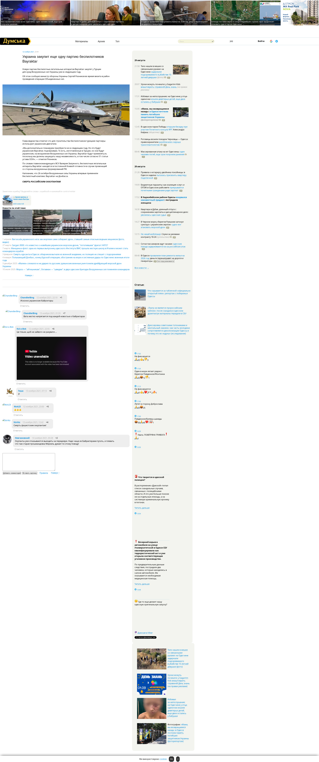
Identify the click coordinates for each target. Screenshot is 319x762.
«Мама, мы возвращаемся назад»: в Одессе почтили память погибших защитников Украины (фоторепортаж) (178, 733)
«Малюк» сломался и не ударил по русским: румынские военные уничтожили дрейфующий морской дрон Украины (61, 264)
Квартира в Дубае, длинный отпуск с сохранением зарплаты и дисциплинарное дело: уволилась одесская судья (97, 22)
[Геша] (10, 396)
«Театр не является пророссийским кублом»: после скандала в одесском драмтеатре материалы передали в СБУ (167, 310)
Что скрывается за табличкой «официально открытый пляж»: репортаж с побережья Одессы (169, 293)
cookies (163, 759)
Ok (171, 759)
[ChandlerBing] (9, 295)
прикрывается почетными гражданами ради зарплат (162, 189)
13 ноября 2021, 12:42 (33, 422)
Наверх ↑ (29, 275)
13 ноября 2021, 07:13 (36, 390)
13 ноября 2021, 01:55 (50, 313)
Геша (20, 390)
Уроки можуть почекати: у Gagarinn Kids (160, 84)
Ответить (24, 306)
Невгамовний (22, 438)
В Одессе (145, 255)
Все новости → (142, 268)
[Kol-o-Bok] (8, 327)
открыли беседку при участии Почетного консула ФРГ (164, 128)
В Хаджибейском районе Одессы (158, 197)
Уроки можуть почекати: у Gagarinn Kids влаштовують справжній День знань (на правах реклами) (179, 681)
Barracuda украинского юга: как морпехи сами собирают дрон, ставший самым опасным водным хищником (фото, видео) (63, 240)
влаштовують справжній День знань (159, 87)
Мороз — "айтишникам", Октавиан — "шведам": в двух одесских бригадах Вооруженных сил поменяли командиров (72, 269)
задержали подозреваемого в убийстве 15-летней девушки (156, 74)
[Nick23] (6, 404)
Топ (117, 41)
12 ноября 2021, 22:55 (39, 328)
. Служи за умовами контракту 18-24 (160, 235)
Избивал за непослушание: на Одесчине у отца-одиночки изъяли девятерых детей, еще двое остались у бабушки (177, 707)
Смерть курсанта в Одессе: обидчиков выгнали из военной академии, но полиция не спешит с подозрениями (67, 254)
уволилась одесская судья (153, 215)
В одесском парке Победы (154, 126)
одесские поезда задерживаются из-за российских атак (163, 245)
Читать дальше (142, 507)
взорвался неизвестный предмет (164, 198)
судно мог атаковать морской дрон (161, 226)
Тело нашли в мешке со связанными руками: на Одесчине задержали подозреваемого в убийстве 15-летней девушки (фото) (178, 658)
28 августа (140, 166)
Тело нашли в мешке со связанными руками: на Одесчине (152, 69)
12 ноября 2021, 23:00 (33, 406)
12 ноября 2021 (28, 52)
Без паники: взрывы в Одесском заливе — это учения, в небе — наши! (17, 230)
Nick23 (17, 406)
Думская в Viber (145, 632)
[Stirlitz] (6, 420)
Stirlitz (17, 422)
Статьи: (139, 284)
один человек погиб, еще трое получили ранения (163, 153)
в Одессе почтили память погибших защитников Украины (154, 114)
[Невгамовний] (7, 443)
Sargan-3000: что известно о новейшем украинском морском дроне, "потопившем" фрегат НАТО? (60, 245)
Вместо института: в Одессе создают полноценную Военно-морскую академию (76, 230)
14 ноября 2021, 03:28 (42, 438)
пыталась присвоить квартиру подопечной (163, 176)
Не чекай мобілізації (151, 234)
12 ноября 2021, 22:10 (47, 297)
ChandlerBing (27, 297)
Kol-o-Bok (21, 328)
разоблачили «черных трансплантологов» (161, 143)
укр (231, 41)
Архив (101, 41)
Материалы (81, 41)
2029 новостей (18, 204)
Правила (44, 473)
